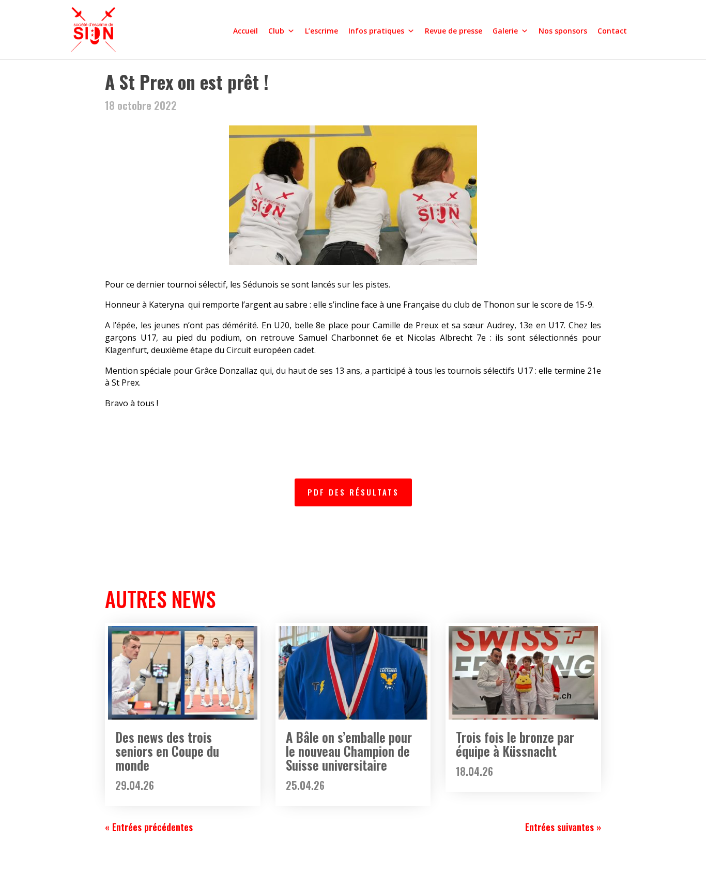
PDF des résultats (353, 492)
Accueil (245, 31)
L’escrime (321, 31)
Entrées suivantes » (563, 827)
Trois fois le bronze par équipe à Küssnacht (515, 743)
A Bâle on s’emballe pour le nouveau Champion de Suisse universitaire (349, 750)
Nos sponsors (563, 31)
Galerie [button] (505, 31)
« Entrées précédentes (149, 827)
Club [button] (276, 31)
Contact (612, 31)
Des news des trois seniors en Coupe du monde (167, 750)
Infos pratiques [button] (376, 31)
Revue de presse (453, 31)
